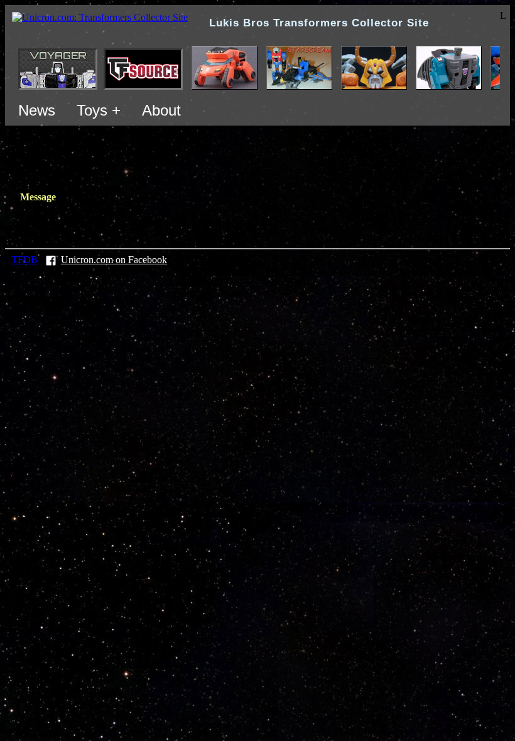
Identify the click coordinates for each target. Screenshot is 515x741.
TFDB (24, 259)
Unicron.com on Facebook (114, 259)
